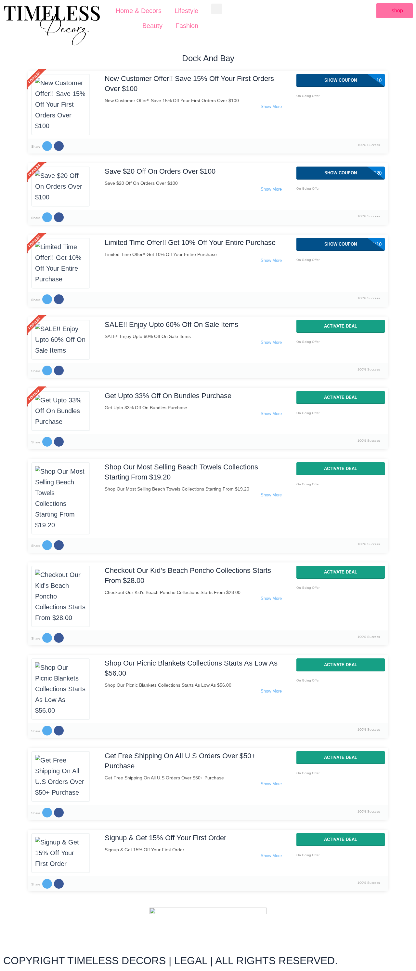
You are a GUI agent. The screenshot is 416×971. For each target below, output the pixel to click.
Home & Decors (139, 10)
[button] (216, 9)
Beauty (152, 25)
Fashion (187, 25)
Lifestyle (186, 10)
